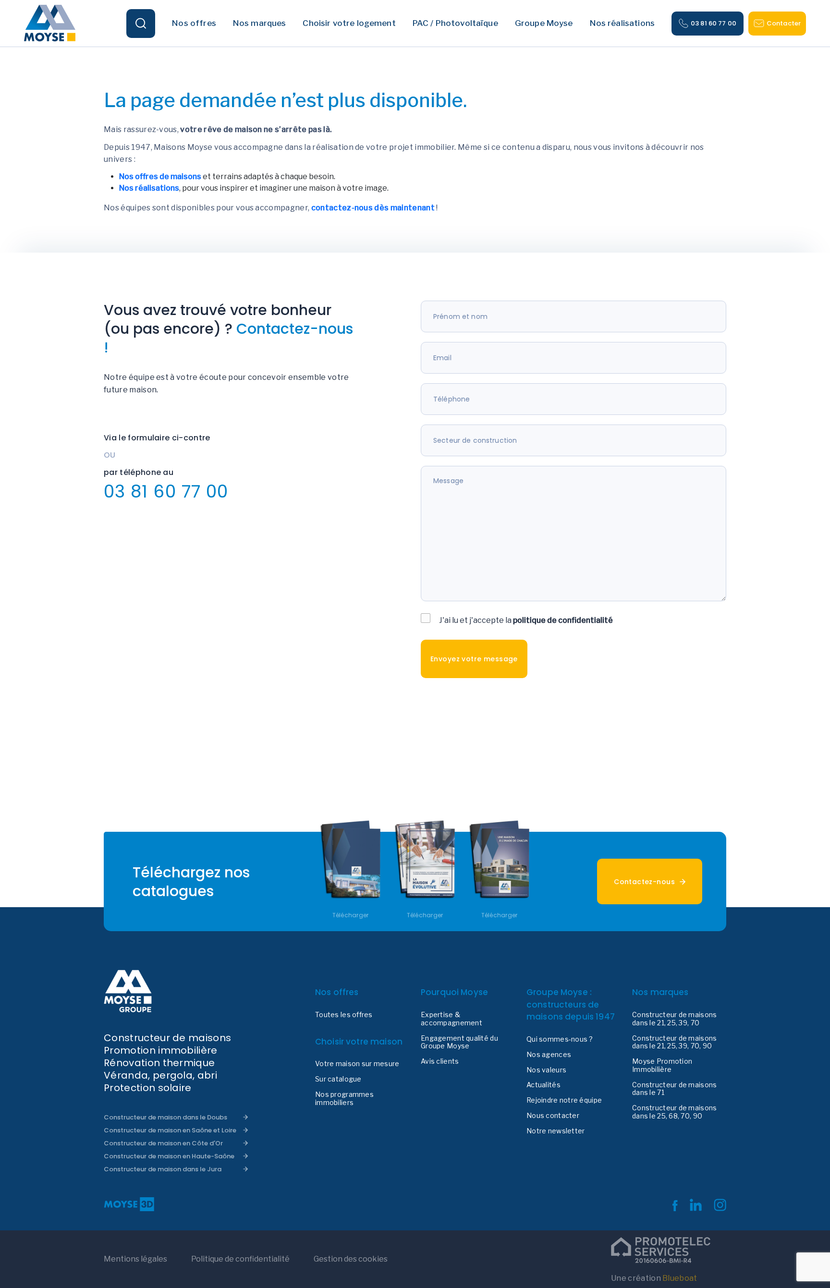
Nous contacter (552, 1115)
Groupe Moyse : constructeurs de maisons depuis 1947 (570, 1004)
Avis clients (440, 1061)
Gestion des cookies (351, 1259)
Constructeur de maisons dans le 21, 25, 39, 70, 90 (674, 1042)
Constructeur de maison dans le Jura (162, 1169)
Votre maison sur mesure (357, 1064)
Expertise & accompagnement (451, 1019)
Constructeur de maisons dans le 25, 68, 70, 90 (674, 1112)
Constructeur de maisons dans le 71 (674, 1089)
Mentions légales (135, 1259)
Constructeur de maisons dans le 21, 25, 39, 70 (674, 1019)
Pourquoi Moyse (454, 992)
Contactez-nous (644, 882)
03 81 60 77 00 (713, 23)
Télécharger (350, 915)
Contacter (784, 23)
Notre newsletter (555, 1131)
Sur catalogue (338, 1079)
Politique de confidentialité (240, 1259)
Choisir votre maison (359, 1041)
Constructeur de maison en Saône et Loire (170, 1130)
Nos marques (660, 992)
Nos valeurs (546, 1070)
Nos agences (548, 1054)
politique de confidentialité (563, 620)
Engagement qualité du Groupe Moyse (459, 1042)
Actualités (543, 1085)
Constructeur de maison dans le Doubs (165, 1117)
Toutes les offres (344, 1015)
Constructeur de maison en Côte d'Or (163, 1143)
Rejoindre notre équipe (564, 1100)
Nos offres (337, 992)
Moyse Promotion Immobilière (662, 1065)
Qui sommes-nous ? (559, 1039)
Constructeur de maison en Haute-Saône (169, 1156)
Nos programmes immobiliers (344, 1098)
